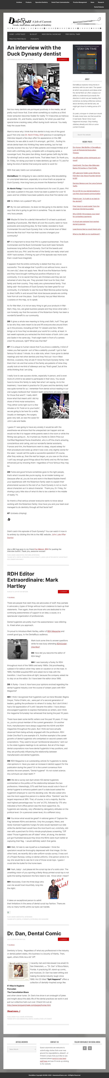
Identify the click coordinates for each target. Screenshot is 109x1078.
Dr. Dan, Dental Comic (34, 933)
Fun (17, 1017)
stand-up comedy (45, 1019)
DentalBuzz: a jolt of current (54, 23)
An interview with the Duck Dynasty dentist (34, 50)
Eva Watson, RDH (41, 549)
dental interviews (23, 557)
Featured (28, 555)
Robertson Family (17, 559)
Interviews (35, 555)
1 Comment (63, 591)
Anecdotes (20, 555)
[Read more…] (13, 1011)
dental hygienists (23, 919)
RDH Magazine (53, 631)
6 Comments (63, 59)
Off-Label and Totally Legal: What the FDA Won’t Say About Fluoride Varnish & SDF (87, 175)
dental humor (33, 1019)
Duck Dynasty (35, 557)
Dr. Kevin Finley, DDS (34, 135)
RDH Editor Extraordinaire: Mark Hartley (32, 580)
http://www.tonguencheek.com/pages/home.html (29, 1005)
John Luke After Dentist (50, 557)
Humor (21, 1017)
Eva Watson (12, 597)
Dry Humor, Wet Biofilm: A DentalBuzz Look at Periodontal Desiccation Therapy (87, 150)
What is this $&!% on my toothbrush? (86, 234)
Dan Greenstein (22, 1019)
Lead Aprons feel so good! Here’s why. (87, 229)
